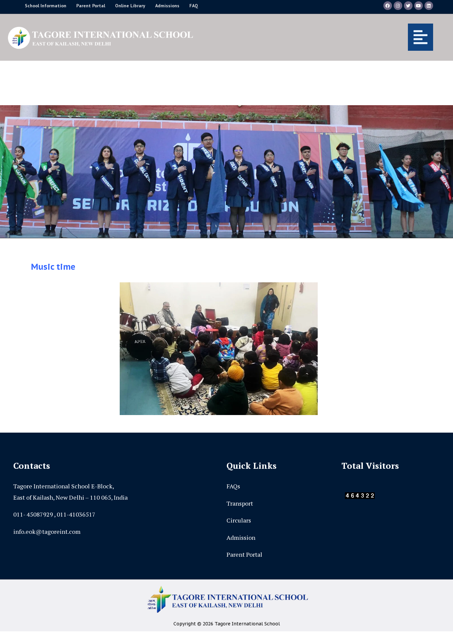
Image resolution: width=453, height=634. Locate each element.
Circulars (239, 520)
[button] (319, 37)
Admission (241, 537)
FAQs (233, 486)
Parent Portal (244, 554)
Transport (240, 503)
